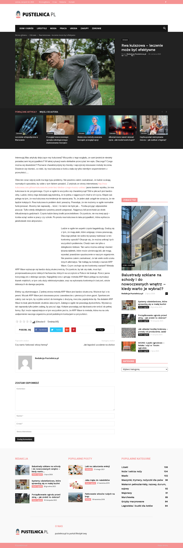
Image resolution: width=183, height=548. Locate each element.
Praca (63, 28)
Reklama (62, 2)
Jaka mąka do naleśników (97, 480)
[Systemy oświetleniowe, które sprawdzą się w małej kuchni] (129, 305)
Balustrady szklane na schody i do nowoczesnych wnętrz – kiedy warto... (46, 469)
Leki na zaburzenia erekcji (97, 466)
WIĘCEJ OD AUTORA (49, 112)
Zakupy (84, 28)
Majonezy (127, 493)
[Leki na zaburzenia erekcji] (75, 470)
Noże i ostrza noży (132, 471)
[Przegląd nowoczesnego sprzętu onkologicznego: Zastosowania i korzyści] (60, 125)
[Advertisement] (116, 14)
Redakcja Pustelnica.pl (136, 54)
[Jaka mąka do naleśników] (75, 484)
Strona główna (44, 2)
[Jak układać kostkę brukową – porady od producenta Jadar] (129, 333)
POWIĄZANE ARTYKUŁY (26, 112)
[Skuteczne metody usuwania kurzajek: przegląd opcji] (91, 125)
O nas (54, 2)
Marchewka (128, 497)
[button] (164, 28)
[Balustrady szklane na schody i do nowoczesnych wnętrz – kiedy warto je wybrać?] (22, 470)
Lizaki (125, 467)
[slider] (23, 321)
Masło (125, 475)
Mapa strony (163, 545)
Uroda (73, 28)
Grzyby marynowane (133, 501)
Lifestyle (42, 28)
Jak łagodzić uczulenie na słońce (99, 345)
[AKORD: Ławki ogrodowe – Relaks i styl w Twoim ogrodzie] (129, 346)
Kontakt (72, 2)
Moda (53, 28)
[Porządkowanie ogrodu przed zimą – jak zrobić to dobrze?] (129, 319)
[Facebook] (166, 2)
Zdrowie (96, 28)
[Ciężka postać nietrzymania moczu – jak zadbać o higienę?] (154, 125)
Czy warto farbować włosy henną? (31, 345)
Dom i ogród (26, 28)
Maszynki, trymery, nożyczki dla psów (142, 480)
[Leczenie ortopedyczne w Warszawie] (29, 125)
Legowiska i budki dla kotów (137, 505)
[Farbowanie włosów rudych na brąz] (75, 497)
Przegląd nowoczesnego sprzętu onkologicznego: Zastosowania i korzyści (57, 140)
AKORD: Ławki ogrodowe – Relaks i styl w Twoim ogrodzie (151, 345)
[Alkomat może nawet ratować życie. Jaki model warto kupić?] (123, 125)
